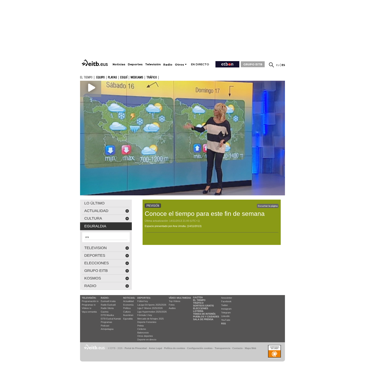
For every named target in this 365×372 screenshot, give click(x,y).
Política (127, 308)
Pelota (140, 325)
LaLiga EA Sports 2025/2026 (151, 305)
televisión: (89, 298)
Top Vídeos (174, 301)
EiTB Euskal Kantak (111, 318)
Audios (172, 308)
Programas (106, 322)
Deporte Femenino (146, 322)
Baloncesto (143, 332)
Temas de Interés (204, 314)
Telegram (226, 312)
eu (278, 65)
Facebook (226, 301)
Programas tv (89, 305)
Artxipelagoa (107, 329)
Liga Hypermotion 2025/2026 (152, 311)
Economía (128, 305)
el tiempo (86, 77)
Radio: (105, 298)
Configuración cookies (199, 348)
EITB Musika (107, 315)
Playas (112, 77)
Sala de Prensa (203, 319)
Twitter (224, 305)
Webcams (137, 77)
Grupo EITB (96, 271)
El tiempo (199, 300)
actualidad (96, 211)
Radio (90, 286)
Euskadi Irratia (108, 301)
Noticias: (129, 298)
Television (95, 248)
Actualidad (128, 301)
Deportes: (144, 298)
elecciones (96, 263)
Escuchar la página (268, 206)
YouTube (225, 320)
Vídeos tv (86, 308)
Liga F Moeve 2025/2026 (150, 308)
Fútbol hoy (142, 301)
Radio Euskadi (108, 305)
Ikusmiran (128, 315)
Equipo (100, 77)
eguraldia (95, 226)
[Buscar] (271, 64)
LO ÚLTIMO (94, 203)
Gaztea (104, 311)
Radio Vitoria (107, 308)
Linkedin (225, 316)
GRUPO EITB (252, 64)
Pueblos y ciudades (206, 316)
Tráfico (151, 77)
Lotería (198, 311)
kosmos (92, 278)
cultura (93, 218)
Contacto (237, 348)
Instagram (226, 309)
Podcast (105, 325)
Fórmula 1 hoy (144, 315)
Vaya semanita (89, 311)
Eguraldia (128, 318)
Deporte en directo (146, 339)
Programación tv (90, 301)
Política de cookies (174, 348)
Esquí (123, 77)
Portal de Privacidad (136, 348)
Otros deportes (145, 336)
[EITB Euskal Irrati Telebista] (95, 62)
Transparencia (222, 348)
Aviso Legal (155, 348)
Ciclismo (141, 329)
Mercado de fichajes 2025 (150, 318)
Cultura (127, 311)
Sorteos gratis (203, 305)
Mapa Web (250, 348)
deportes (94, 255)
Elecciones (200, 308)
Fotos (172, 305)
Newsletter (226, 298)
